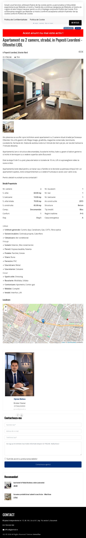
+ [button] (5, 306)
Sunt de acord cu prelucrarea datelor (22, 459)
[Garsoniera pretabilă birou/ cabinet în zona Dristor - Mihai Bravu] (7, 496)
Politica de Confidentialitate (15, 19)
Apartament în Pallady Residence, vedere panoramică (28, 482)
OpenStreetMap (71, 342)
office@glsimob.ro (11, 530)
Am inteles (75, 22)
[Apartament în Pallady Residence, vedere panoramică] (7, 485)
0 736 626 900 (9, 525)
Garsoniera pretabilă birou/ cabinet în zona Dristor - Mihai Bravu (32, 494)
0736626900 (19, 406)
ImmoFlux (36, 534)
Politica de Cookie (37, 19)
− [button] (5, 310)
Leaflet (63, 342)
